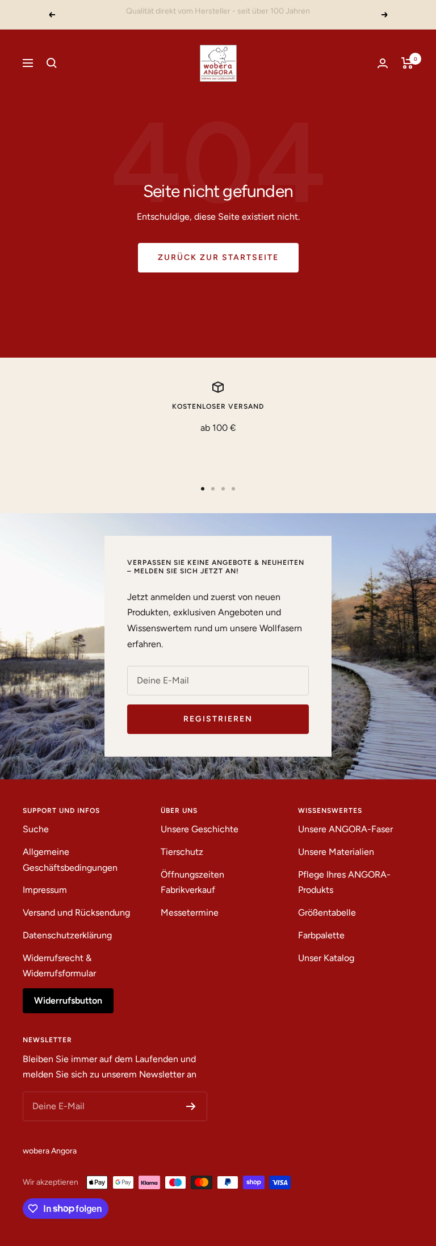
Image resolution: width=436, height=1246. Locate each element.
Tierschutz (182, 851)
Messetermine (190, 912)
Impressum (45, 889)
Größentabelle (327, 912)
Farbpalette (321, 935)
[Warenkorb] (407, 63)
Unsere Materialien (336, 851)
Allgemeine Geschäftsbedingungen (70, 859)
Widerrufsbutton (68, 1000)
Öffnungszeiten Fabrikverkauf (192, 882)
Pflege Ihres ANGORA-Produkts (344, 882)
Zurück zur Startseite (218, 257)
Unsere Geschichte (199, 829)
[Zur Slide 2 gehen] (213, 488)
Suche (36, 829)
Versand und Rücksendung (76, 912)
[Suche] (52, 63)
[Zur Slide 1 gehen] (202, 488)
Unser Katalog (326, 958)
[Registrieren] (191, 1106)
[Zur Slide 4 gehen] (233, 488)
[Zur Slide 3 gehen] (223, 488)
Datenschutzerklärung (67, 935)
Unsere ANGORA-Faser (345, 829)
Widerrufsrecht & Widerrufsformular (59, 966)
